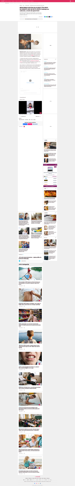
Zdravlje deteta (27, 5)
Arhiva (50, 481)
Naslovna (21, 5)
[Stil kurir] (48, 479)
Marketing (47, 481)
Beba (29, 119)
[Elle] (43, 479)
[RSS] (38, 483)
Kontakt (34, 481)
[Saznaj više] (55, 140)
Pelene (34, 119)
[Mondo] (24, 479)
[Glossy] (51, 479)
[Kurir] (28, 479)
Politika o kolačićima (38, 481)
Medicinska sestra (21, 119)
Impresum (25, 481)
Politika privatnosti (43, 481)
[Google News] (40, 483)
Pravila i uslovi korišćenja (30, 481)
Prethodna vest (23, 116)
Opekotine (26, 119)
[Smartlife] (45, 479)
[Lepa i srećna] (37, 479)
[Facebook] (34, 483)
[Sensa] (40, 479)
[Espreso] (31, 479)
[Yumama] (2, 1)
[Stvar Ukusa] (34, 479)
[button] (41, 16)
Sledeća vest (37, 116)
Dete (23, 5)
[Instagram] (36, 483)
